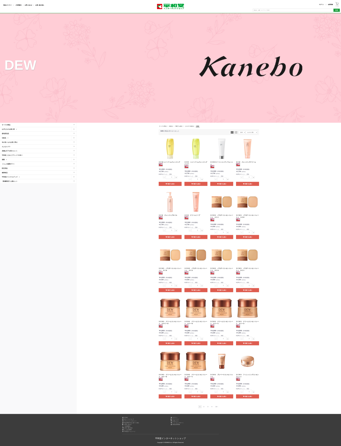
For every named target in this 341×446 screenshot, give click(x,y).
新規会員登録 (176, 424)
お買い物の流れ (128, 428)
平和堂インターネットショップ (170, 438)
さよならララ (6, 146)
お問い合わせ (128, 424)
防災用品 (5, 168)
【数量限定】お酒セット (9, 181)
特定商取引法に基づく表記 (131, 422)
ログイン (174, 417)
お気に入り (175, 421)
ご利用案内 (127, 426)
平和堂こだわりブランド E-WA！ (12, 155)
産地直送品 (5, 133)
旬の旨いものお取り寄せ (9, 142)
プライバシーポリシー (130, 421)
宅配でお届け (179, 126)
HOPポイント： (169, 168)
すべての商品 (163, 126)
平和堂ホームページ (129, 431)
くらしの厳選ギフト (8, 164)
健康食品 (5, 172)
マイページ (175, 419)
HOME (126, 417)
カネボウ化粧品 (189, 126)
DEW (197, 126)
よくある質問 (128, 429)
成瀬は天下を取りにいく (9, 151)
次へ (217, 406)
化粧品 (171, 126)
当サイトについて (129, 419)
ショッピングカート (178, 422)
